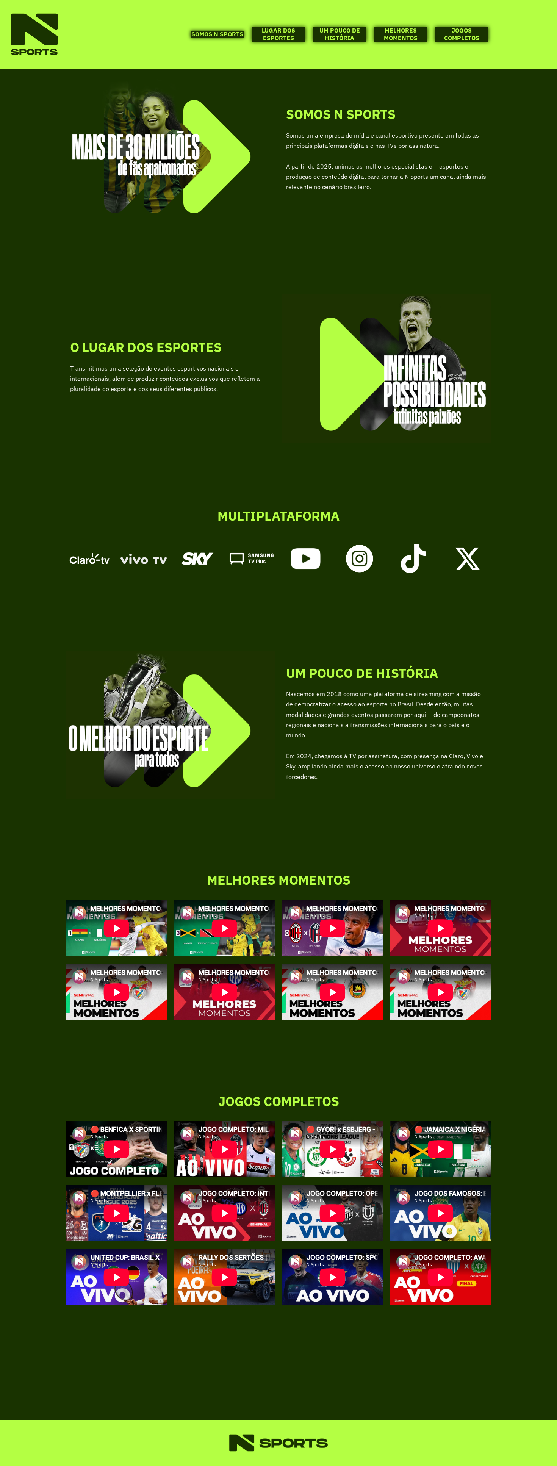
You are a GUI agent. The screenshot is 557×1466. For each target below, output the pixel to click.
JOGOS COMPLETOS (461, 34)
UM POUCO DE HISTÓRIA (339, 34)
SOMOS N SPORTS (217, 34)
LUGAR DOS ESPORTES (278, 34)
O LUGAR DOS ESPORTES (146, 347)
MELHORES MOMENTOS (401, 34)
